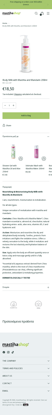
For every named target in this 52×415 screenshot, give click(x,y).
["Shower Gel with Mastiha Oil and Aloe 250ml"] (13, 151)
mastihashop (21, 400)
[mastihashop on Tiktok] (13, 352)
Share (8, 125)
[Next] (48, 4)
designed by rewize (12, 405)
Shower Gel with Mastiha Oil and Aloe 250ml (11, 168)
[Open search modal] (36, 13)
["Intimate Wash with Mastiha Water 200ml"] (36, 151)
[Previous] (4, 4)
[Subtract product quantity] (5, 105)
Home (4, 23)
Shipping (18, 94)
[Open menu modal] (48, 13)
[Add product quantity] (13, 105)
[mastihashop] (11, 13)
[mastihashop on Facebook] (4, 352)
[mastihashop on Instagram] (8, 352)
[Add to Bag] (20, 158)
